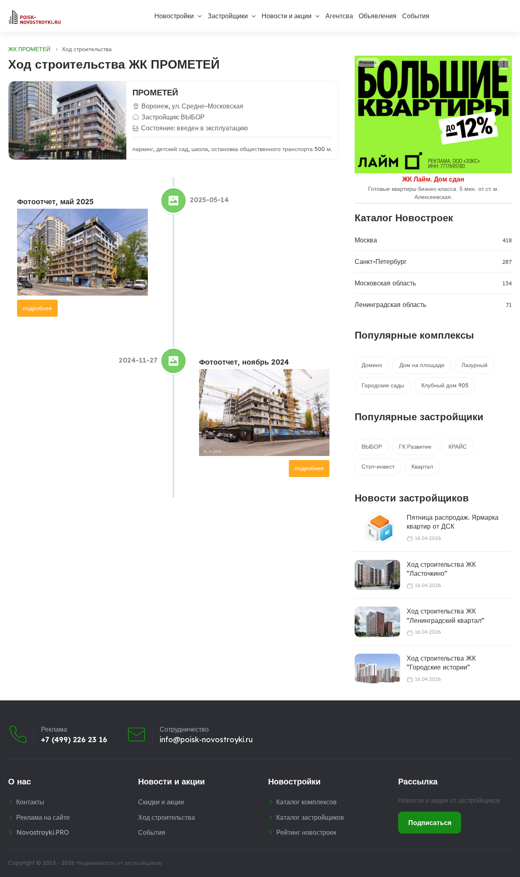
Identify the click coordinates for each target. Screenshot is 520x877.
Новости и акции (287, 16)
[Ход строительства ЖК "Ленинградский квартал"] (377, 622)
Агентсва (339, 16)
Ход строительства (166, 817)
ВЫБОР (372, 446)
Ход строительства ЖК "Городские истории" (441, 662)
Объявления (377, 16)
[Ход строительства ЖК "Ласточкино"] (377, 575)
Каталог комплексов (306, 802)
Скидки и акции (161, 802)
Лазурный (475, 365)
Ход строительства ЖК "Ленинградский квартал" (445, 615)
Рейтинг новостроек (306, 832)
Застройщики (228, 16)
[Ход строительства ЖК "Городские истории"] (377, 669)
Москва (366, 240)
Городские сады (383, 385)
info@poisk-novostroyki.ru (206, 739)
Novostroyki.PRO (42, 832)
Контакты (30, 802)
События (415, 16)
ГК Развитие (415, 446)
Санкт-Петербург (381, 261)
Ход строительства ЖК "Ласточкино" (441, 568)
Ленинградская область (390, 304)
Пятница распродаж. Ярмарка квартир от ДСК (452, 521)
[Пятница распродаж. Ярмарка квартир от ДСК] (375, 528)
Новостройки (174, 16)
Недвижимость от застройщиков (119, 862)
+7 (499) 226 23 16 (74, 739)
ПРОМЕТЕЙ (155, 92)
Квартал (422, 466)
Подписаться (429, 823)
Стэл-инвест (378, 466)
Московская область (385, 283)
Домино (372, 365)
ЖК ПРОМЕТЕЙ (29, 49)
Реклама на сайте (43, 817)
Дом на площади (421, 365)
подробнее (37, 308)
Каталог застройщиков (310, 817)
